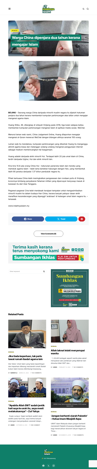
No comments (36, 373)
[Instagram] (53, 465)
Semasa (15, 30)
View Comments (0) (48, 234)
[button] (9, 8)
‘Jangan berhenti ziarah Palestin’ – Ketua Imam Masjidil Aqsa (69, 417)
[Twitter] (48, 465)
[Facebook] (43, 465)
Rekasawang (51, 458)
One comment (35, 425)
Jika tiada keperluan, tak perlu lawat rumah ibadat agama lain (25, 358)
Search (44, 271)
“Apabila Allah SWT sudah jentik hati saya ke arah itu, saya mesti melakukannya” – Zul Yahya (26, 408)
